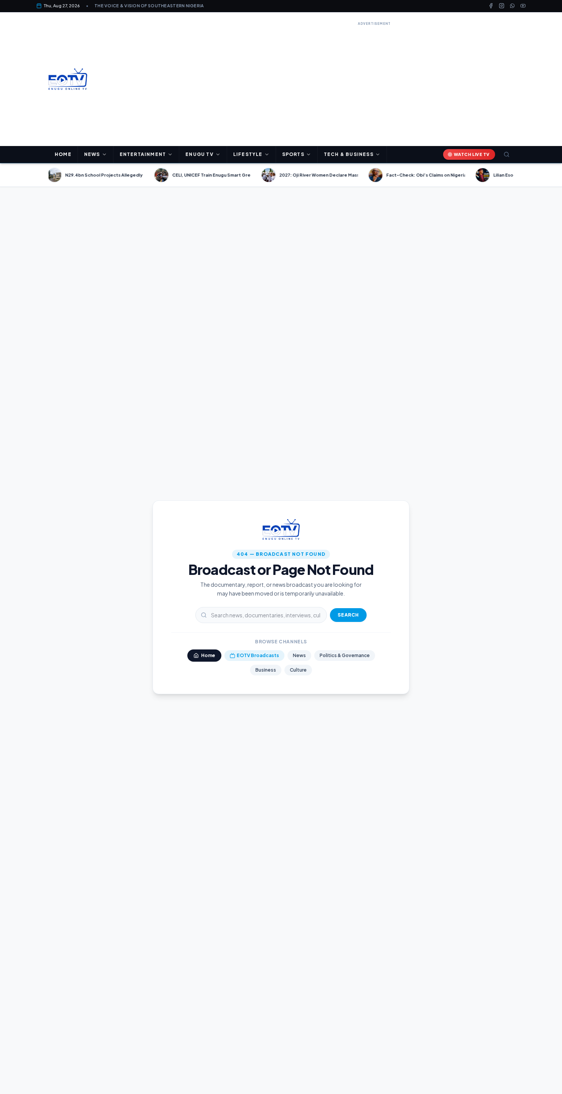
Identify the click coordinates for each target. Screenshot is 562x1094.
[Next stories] (516, 175)
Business (265, 670)
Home (63, 154)
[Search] (506, 154)
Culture (298, 670)
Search (348, 615)
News (299, 655)
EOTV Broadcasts (258, 655)
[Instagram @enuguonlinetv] (501, 5)
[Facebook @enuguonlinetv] (491, 5)
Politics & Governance (345, 655)
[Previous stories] (45, 175)
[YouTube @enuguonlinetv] (523, 5)
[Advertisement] (374, 81)
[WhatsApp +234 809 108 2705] (512, 5)
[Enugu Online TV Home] (68, 79)
